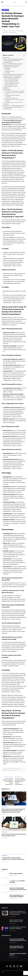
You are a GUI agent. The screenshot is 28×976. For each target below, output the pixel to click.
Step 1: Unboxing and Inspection (12, 78)
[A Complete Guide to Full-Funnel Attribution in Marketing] (5, 928)
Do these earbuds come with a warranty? (14, 102)
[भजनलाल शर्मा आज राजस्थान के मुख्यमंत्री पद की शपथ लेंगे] (5, 955)
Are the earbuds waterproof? (12, 98)
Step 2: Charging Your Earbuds (12, 80)
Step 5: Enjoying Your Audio (11, 84)
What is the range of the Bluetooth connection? (13, 96)
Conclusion (6, 104)
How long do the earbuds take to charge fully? (14, 91)
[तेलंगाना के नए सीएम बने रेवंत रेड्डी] (5, 875)
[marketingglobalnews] (14, 2)
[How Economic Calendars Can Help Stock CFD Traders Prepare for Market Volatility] (5, 913)
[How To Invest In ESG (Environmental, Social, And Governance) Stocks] (14, 823)
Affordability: (8, 68)
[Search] (26, 2)
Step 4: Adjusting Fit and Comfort (12, 83)
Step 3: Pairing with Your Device (12, 81)
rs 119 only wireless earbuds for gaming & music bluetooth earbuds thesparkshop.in (8, 781)
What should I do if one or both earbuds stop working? (15, 100)
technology (5, 9)
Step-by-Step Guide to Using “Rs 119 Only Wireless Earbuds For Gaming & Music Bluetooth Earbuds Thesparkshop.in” (13, 76)
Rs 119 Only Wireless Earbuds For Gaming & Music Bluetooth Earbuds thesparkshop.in (20, 781)
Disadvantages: (7, 89)
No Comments (6, 32)
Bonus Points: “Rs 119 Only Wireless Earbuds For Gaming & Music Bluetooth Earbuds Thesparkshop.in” (14, 107)
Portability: (8, 72)
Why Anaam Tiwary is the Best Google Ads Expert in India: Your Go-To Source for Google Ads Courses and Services (13, 810)
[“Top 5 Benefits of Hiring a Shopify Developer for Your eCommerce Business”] (14, 847)
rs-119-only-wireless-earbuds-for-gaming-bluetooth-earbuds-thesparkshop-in (11, 769)
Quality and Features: (10, 71)
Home (3, 6)
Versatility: (8, 69)
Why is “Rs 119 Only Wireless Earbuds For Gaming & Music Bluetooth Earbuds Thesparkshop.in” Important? (13, 65)
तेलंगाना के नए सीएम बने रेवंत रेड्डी (16, 873)
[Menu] (2, 2)
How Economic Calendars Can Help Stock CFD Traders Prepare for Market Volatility (18, 913)
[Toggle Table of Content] (23, 55)
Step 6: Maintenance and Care (12, 86)
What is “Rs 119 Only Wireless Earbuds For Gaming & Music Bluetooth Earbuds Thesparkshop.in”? (13, 61)
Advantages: (6, 87)
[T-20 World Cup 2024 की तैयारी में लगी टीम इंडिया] (5, 882)
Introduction (6, 57)
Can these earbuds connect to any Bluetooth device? (15, 93)
